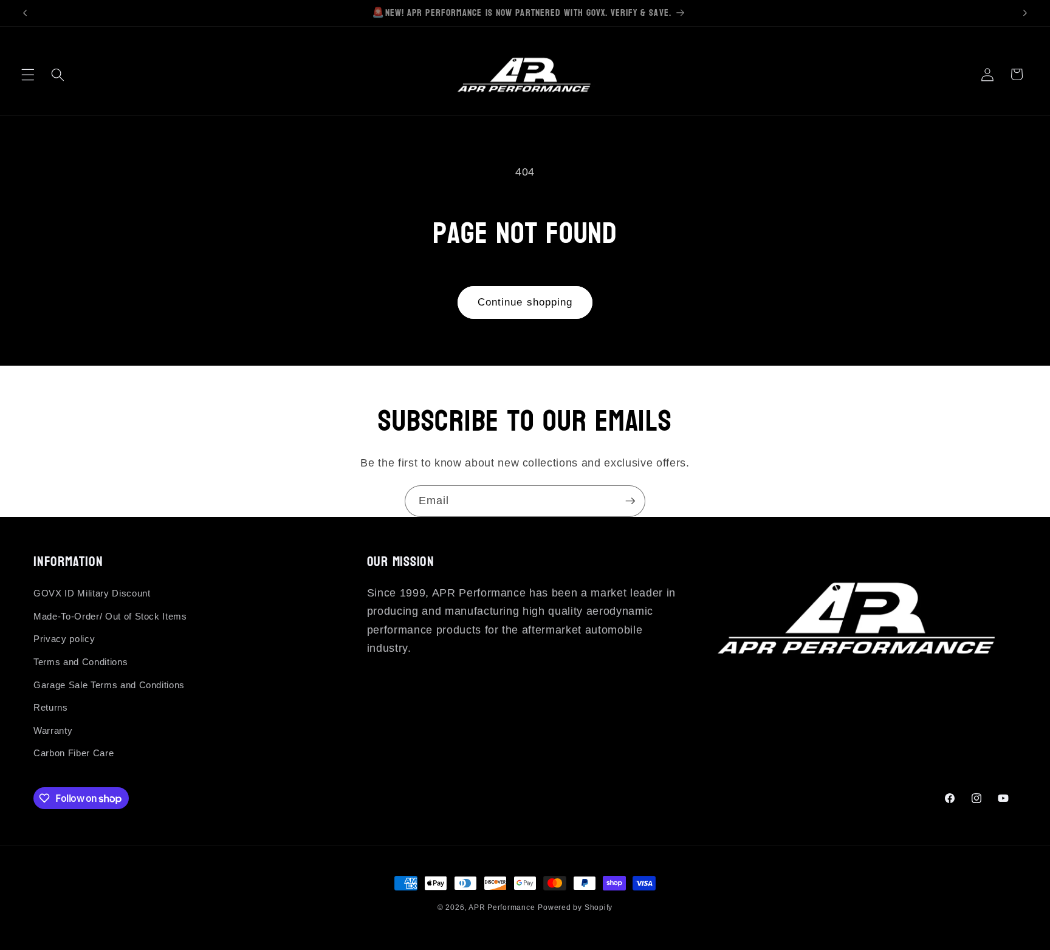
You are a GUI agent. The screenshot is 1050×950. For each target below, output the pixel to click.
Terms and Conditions (80, 662)
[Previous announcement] (25, 13)
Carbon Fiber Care (73, 753)
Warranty (52, 730)
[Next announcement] (1025, 13)
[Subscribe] (630, 501)
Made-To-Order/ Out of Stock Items (110, 616)
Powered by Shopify (575, 907)
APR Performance (501, 907)
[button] (28, 74)
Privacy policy (64, 639)
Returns (50, 707)
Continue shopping (525, 301)
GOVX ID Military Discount (92, 593)
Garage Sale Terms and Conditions (109, 685)
